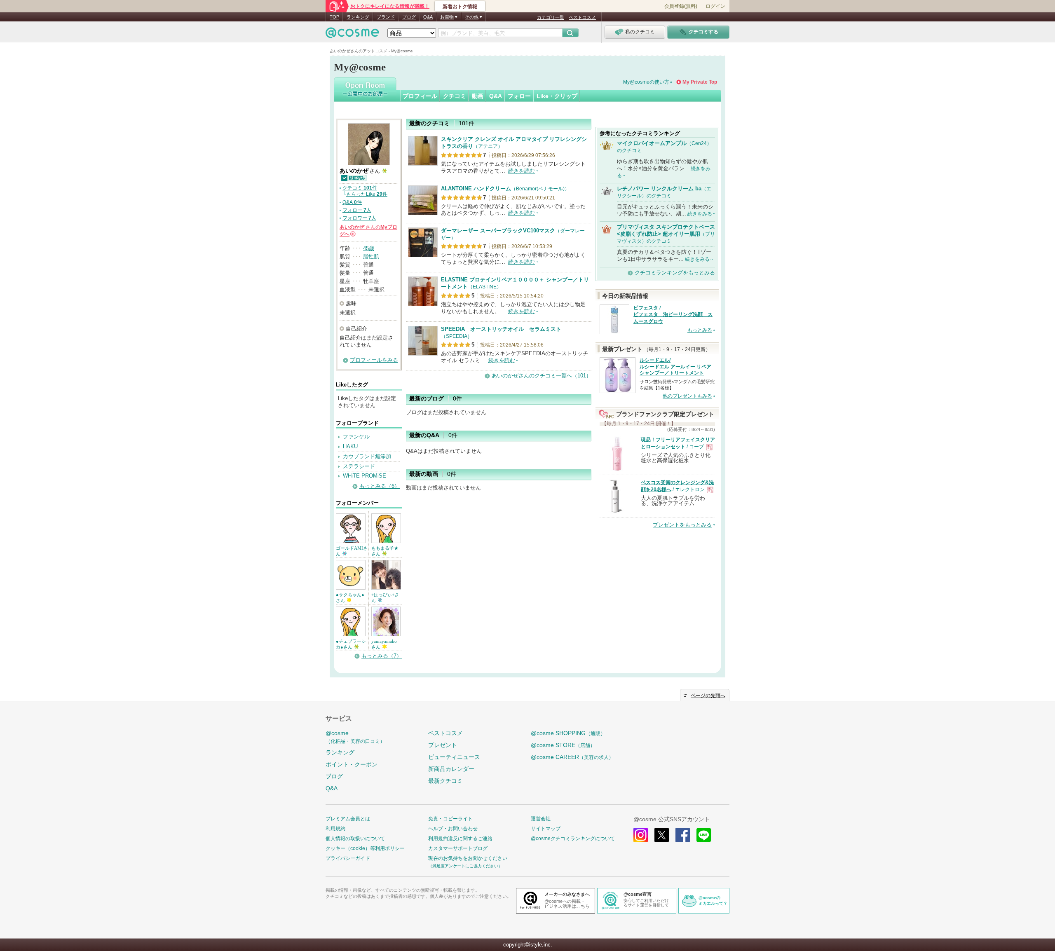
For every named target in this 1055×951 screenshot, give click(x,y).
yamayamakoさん (384, 644)
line (703, 835)
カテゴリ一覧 (550, 17)
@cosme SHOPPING (568, 733)
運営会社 (541, 819)
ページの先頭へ (708, 695)
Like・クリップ (557, 96)
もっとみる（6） (379, 486)
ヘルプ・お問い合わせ (453, 829)
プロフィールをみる (374, 360)
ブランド (386, 16)
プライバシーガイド (348, 858)
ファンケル (356, 436)
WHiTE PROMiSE (364, 476)
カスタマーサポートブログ (458, 848)
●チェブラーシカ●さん (351, 644)
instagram (640, 835)
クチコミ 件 (359, 188)
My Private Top (699, 82)
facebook (682, 835)
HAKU (350, 446)
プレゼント (442, 745)
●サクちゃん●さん (350, 597)
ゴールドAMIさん (352, 551)
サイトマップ (545, 829)
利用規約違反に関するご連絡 (460, 838)
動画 (477, 96)
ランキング (358, 16)
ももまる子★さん (385, 551)
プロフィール (420, 96)
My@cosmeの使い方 (646, 82)
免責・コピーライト (450, 819)
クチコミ (454, 96)
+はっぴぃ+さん (385, 597)
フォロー (519, 96)
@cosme (355, 737)
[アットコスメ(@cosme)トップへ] (352, 35)
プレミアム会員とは (348, 819)
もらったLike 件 (366, 194)
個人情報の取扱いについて (355, 838)
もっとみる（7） (381, 656)
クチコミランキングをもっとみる (675, 272)
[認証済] (353, 177)
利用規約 (335, 829)
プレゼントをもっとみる (682, 525)
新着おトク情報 (460, 6)
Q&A (428, 16)
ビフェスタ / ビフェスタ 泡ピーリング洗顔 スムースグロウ (673, 315)
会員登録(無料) (680, 6)
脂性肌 (371, 256)
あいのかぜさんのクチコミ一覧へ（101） (541, 375)
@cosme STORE (563, 745)
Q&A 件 (352, 202)
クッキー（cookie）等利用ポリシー (365, 848)
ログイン (715, 6)
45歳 (368, 248)
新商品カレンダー (451, 769)
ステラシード (359, 466)
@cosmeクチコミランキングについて (573, 838)
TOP (334, 16)
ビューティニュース (454, 757)
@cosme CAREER (572, 757)
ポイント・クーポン (351, 764)
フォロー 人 (356, 210)
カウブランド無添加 (367, 456)
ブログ (409, 16)
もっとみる (699, 330)
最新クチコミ (445, 781)
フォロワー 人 (359, 218)
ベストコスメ (582, 17)
